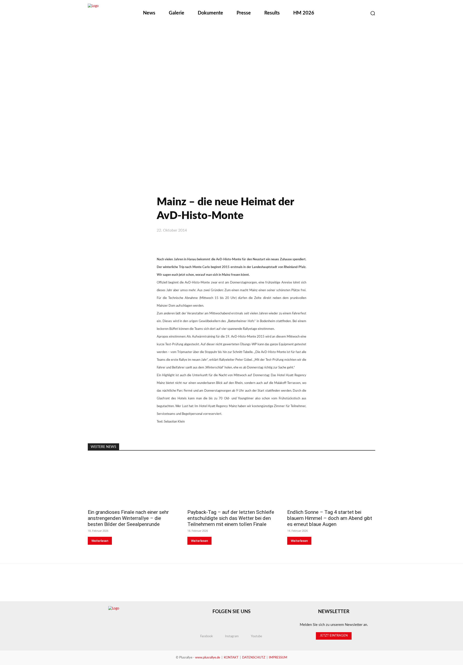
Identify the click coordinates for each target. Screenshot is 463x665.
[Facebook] (336, 13)
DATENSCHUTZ (253, 657)
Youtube (256, 636)
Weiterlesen (99, 541)
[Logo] (113, 14)
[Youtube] (360, 13)
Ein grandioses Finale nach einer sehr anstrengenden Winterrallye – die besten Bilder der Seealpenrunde (128, 518)
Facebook (206, 636)
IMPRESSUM (278, 657)
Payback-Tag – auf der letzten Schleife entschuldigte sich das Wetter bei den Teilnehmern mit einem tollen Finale (230, 518)
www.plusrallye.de (207, 657)
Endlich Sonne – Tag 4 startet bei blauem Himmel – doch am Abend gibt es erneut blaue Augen (329, 518)
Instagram (232, 636)
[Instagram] (348, 13)
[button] (372, 13)
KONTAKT (231, 657)
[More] (297, 243)
